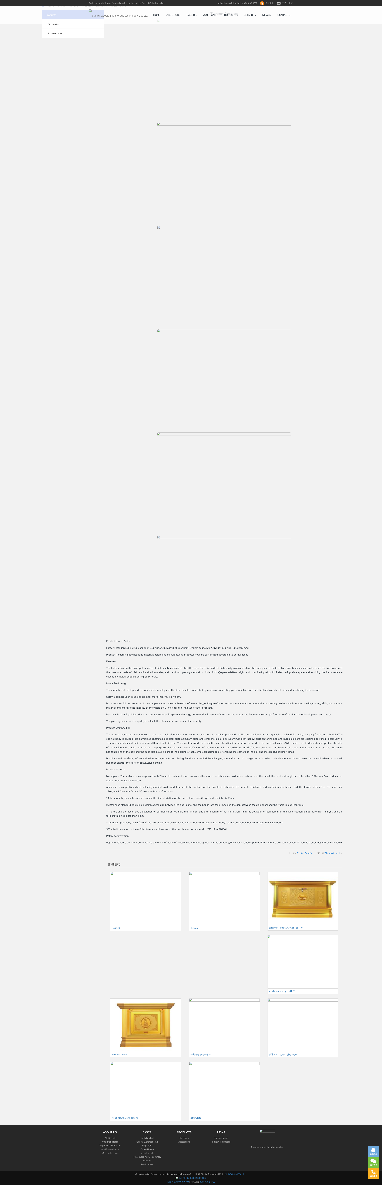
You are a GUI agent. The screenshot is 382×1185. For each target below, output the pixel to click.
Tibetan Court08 (304, 853)
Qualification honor (110, 1149)
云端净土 (269, 2)
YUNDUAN (209, 15)
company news (221, 1137)
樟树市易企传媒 (207, 1181)
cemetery (147, 1160)
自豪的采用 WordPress (178, 1181)
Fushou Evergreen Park (147, 1141)
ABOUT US (172, 15)
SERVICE (249, 15)
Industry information (221, 1141)
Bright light (147, 1145)
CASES (191, 15)
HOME (156, 15)
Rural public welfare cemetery (147, 1156)
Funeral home (147, 1149)
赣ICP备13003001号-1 (236, 1174)
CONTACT (283, 15)
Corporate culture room (110, 1145)
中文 (291, 2)
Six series (54, 24)
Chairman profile (110, 1141)
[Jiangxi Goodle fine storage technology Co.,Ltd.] (118, 15)
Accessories (55, 33)
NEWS (266, 15)
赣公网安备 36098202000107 (192, 1177)
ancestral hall (147, 1153)
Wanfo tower (147, 1164)
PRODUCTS (229, 15)
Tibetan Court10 (332, 853)
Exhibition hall (147, 1137)
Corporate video (110, 1153)
